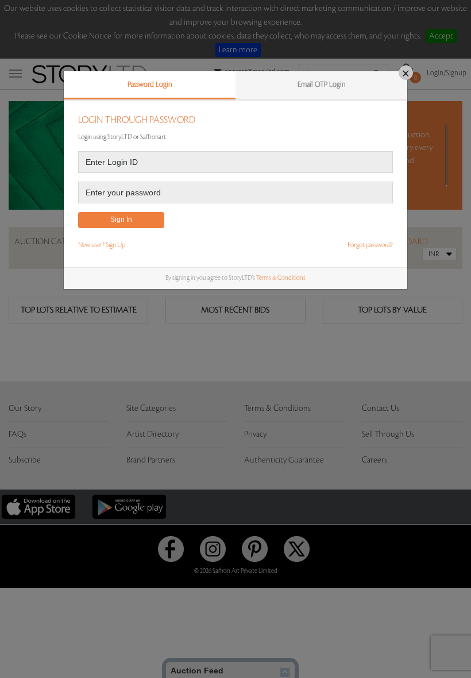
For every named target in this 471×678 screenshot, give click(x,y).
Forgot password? (370, 245)
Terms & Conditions (281, 278)
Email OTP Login (322, 84)
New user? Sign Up (101, 245)
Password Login (150, 84)
